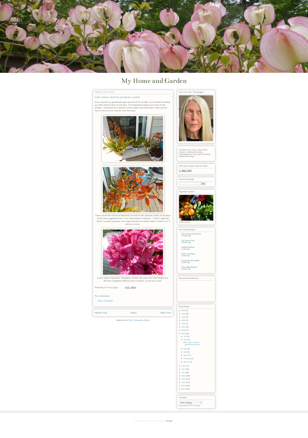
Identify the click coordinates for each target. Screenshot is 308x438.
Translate (196, 406)
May (185, 349)
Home (133, 312)
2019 (184, 333)
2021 (184, 327)
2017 (184, 369)
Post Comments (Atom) (139, 320)
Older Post (165, 312)
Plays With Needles (189, 267)
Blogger (169, 421)
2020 (184, 330)
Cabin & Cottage (188, 254)
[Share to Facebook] (133, 287)
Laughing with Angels (190, 260)
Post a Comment (105, 301)
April (185, 352)
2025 (184, 314)
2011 (184, 389)
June (186, 340)
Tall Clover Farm (188, 240)
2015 (184, 376)
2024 (184, 317)
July (185, 336)
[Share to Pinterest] (135, 287)
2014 (184, 379)
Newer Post (101, 312)
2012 (184, 386)
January (187, 362)
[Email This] (126, 287)
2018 (184, 366)
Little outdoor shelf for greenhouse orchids (191, 343)
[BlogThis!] (128, 287)
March (186, 355)
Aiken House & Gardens (191, 234)
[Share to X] (130, 287)
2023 (184, 320)
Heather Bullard (187, 247)
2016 (184, 372)
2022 (184, 324)
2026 (184, 310)
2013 (184, 382)
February (187, 358)
